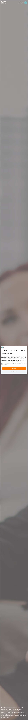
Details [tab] (23, 350)
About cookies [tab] (14, 350)
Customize (14, 371)
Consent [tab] (5, 350)
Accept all (14, 368)
